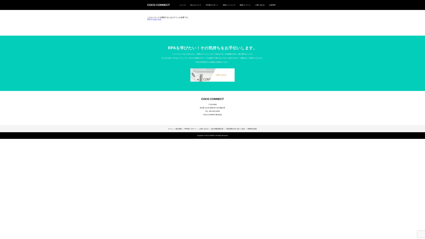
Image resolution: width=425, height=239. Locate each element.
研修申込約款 (252, 129)
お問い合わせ (260, 5)
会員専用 (272, 5)
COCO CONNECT (158, 4)
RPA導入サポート (190, 129)
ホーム (170, 129)
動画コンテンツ (245, 5)
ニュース (183, 5)
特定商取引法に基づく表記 (235, 129)
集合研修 (179, 129)
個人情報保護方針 (217, 129)
